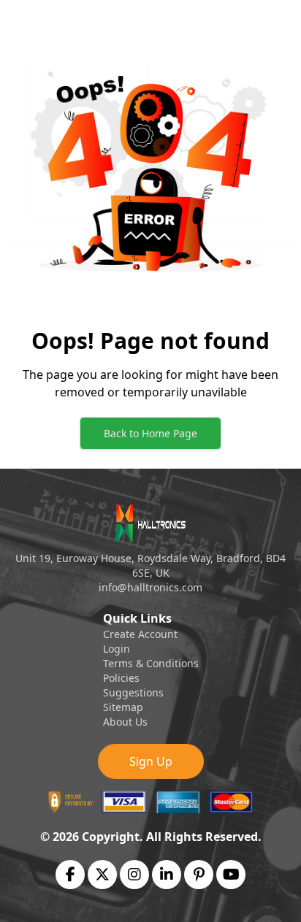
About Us (125, 722)
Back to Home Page (150, 433)
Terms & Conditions (151, 663)
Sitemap (123, 707)
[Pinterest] (199, 874)
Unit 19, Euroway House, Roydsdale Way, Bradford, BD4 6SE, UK (150, 565)
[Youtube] (231, 874)
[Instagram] (134, 874)
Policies (121, 678)
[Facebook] (70, 874)
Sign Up (150, 761)
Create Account (140, 634)
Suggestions (133, 692)
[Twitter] (102, 874)
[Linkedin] (166, 874)
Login (116, 649)
